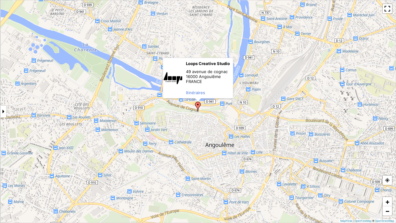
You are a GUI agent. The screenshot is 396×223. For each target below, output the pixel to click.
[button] (198, 107)
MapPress (346, 220)
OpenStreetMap (384, 220)
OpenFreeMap (363, 220)
